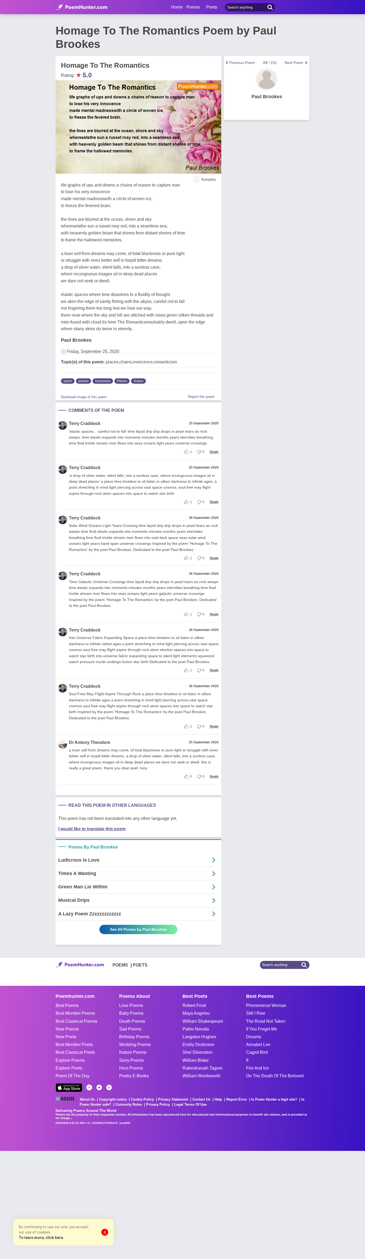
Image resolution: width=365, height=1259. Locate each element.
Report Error (236, 1099)
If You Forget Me (261, 1029)
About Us (87, 1099)
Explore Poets (69, 1068)
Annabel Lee (258, 1044)
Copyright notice (113, 1099)
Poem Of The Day (73, 1076)
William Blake (196, 1060)
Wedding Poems (135, 1044)
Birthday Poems (134, 1036)
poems (83, 381)
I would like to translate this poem (92, 829)
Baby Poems (131, 1013)
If (247, 1060)
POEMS (120, 965)
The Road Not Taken (265, 1021)
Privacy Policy (158, 1104)
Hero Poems (131, 1068)
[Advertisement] (80, 1204)
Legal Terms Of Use (190, 1104)
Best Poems (67, 1005)
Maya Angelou (196, 1013)
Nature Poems (132, 1052)
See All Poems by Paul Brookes (138, 929)
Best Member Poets (74, 1044)
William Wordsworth (201, 1076)
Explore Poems (70, 1060)
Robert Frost (194, 1005)
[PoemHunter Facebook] (89, 1087)
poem (68, 381)
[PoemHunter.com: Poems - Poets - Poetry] (81, 7)
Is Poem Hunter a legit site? (274, 1099)
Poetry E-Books (134, 1076)
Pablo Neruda (196, 1029)
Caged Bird (257, 1052)
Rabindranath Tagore (203, 1068)
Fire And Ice (257, 1068)
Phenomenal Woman (266, 1005)
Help (218, 1099)
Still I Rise (255, 1013)
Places (122, 381)
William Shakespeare (203, 1021)
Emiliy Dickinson (198, 1044)
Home (177, 7)
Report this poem (201, 397)
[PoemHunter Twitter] (99, 1087)
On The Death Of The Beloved (275, 1076)
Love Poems (131, 1005)
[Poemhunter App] (69, 1087)
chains (138, 381)
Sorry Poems (131, 1060)
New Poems (67, 1029)
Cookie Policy (142, 1099)
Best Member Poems (75, 1013)
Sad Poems (130, 1029)
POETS (140, 965)
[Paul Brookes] (267, 79)
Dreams (253, 1036)
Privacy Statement (173, 1099)
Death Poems (132, 1021)
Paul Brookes (76, 340)
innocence (102, 381)
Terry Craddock (84, 423)
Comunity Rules (128, 1104)
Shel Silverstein (197, 1052)
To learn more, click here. (41, 1237)
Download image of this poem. (84, 397)
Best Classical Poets (75, 1052)
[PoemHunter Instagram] (109, 1087)
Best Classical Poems (76, 1021)
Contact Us (201, 1099)
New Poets (66, 1036)
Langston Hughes (199, 1036)
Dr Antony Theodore (89, 742)
